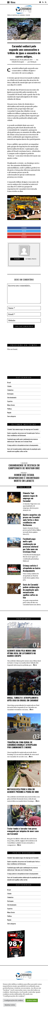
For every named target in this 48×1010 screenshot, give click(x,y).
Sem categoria (11, 416)
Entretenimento (11, 397)
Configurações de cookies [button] (13, 1000)
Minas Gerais (11, 405)
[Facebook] (40, 2)
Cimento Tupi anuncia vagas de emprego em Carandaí (22, 429)
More (35, 665)
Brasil (9, 382)
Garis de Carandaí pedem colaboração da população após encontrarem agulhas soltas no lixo (24, 450)
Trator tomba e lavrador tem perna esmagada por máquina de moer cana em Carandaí (23, 831)
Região (9, 412)
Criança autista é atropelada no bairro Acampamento (22, 445)
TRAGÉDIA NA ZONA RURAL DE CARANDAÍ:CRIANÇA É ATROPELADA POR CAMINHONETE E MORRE (22, 745)
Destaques (20, 62)
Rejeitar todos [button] (10, 1005)
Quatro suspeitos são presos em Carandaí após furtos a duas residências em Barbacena (23, 434)
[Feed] (43, 2)
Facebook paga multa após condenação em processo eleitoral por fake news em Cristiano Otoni (22, 440)
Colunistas (10, 390)
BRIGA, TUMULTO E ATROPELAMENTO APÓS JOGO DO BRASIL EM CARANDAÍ (22, 699)
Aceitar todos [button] (32, 1000)
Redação (33, 62)
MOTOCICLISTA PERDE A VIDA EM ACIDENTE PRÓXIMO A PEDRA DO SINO (23, 790)
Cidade (14, 62)
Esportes (10, 401)
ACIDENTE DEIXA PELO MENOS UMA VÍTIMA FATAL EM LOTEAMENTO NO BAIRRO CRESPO (21, 653)
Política (9, 409)
